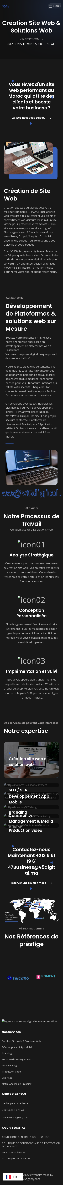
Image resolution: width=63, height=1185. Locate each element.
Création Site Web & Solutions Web (21, 1041)
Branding (7, 1053)
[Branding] (31, 807)
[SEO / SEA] (31, 785)
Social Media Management (16, 1059)
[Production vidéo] (31, 825)
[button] (57, 6)
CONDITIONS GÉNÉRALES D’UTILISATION (25, 1136)
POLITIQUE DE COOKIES (16, 1158)
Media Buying (9, 1065)
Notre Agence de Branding (17, 1083)
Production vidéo (11, 1071)
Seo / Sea (7, 1077)
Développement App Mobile (17, 1047)
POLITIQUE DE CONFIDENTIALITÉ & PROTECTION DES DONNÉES (31, 1144)
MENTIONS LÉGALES (13, 1152)
